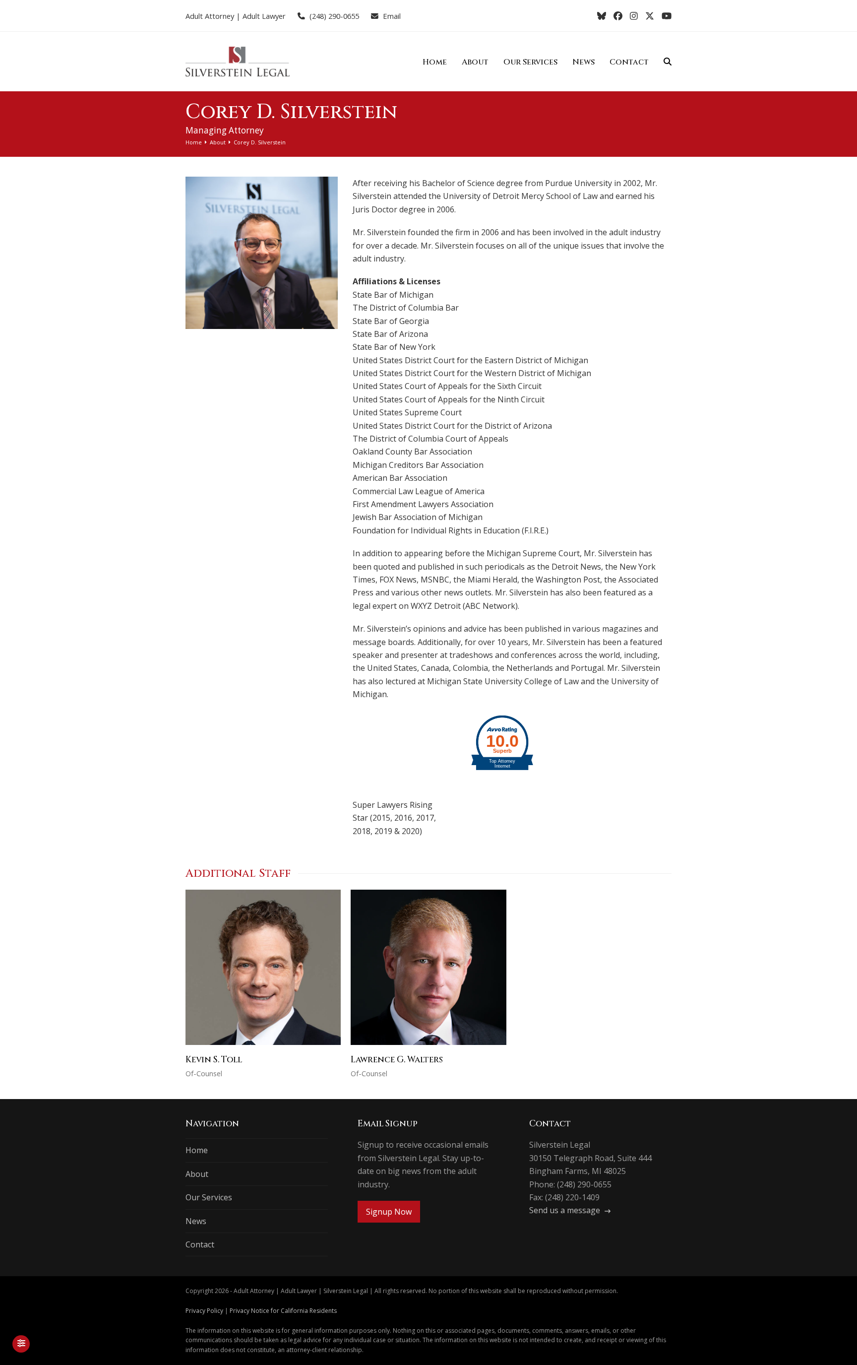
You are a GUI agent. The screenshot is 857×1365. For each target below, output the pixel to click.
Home (196, 1150)
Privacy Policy (204, 1310)
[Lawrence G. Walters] (428, 966)
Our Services (208, 1197)
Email (392, 16)
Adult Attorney (209, 16)
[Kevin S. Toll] (263, 966)
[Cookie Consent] (21, 1344)
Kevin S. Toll (213, 1059)
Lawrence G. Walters (397, 1059)
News (195, 1221)
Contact (199, 1244)
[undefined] (397, 739)
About (196, 1174)
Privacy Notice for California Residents (283, 1310)
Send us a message (565, 1210)
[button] (667, 61)
